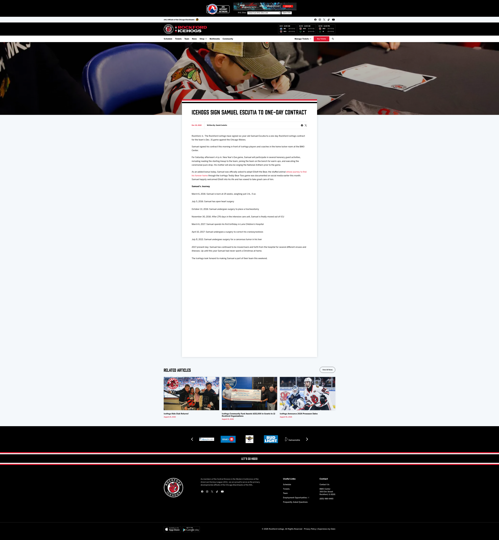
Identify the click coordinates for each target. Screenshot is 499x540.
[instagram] (319, 19)
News (194, 39)
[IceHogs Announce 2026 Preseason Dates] (307, 393)
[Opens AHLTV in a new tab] (265, 6)
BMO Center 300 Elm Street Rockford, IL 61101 (327, 491)
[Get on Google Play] (191, 529)
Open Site (287, 13)
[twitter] (324, 19)
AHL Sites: (242, 13)
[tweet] (305, 125)
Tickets (178, 39)
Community (228, 39)
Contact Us (324, 485)
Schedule (168, 39)
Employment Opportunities (295, 498)
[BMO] (206, 439)
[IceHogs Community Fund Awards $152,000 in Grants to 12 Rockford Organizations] (249, 393)
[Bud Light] (249, 439)
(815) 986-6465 (326, 499)
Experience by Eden (326, 529)
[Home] (185, 29)
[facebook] (315, 19)
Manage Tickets (302, 39)
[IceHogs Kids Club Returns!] (191, 393)
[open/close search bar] (333, 39)
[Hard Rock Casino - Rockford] (228, 439)
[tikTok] (328, 19)
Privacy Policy (310, 529)
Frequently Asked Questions (295, 502)
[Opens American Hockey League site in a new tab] (217, 9)
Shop (202, 39)
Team (186, 39)
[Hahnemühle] (271, 439)
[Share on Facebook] (302, 125)
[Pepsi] (292, 439)
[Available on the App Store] (172, 529)
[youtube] (333, 19)
